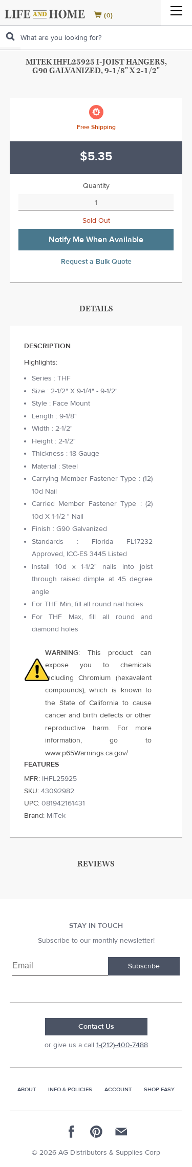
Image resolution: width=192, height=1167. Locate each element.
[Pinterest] (96, 1131)
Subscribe (144, 966)
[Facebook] (72, 1131)
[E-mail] (121, 1131)
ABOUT (26, 1089)
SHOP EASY (159, 1089)
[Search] (10, 36)
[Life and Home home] (45, 14)
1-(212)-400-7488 (122, 1045)
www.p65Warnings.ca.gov (85, 753)
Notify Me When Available (96, 240)
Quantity (96, 185)
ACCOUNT (118, 1089)
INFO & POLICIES (70, 1089)
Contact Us (96, 1026)
